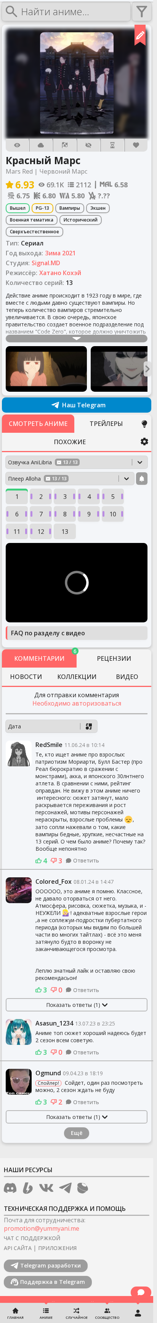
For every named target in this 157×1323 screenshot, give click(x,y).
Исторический (81, 220)
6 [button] (17, 514)
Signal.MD (46, 263)
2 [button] (41, 496)
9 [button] (89, 514)
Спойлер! (48, 1083)
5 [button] (113, 496)
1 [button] (17, 496)
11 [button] (16, 531)
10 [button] (112, 514)
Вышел (18, 208)
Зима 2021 (60, 253)
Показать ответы (73, 1004)
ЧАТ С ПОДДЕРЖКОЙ (32, 1238)
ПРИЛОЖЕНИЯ (57, 1248)
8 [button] (65, 514)
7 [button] (41, 514)
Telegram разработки (50, 1265)
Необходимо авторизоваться (76, 703)
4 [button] (89, 496)
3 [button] (65, 496)
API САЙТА (18, 1248)
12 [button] (40, 531)
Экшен (98, 208)
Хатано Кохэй (60, 273)
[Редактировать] (140, 35)
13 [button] (64, 531)
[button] (77, 83)
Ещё (76, 1132)
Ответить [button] (86, 860)
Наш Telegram (84, 405)
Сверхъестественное (34, 231)
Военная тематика (31, 220)
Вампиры (69, 208)
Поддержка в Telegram (52, 1281)
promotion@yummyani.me (41, 1228)
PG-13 (42, 208)
